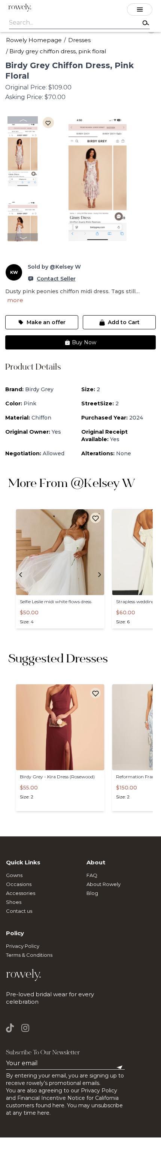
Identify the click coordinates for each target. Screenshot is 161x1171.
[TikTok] (12, 1028)
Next (22, 237)
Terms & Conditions (29, 955)
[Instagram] (25, 1028)
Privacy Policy (22, 946)
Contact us (19, 911)
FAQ (91, 875)
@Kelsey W (103, 484)
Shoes (13, 902)
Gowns (14, 875)
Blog (92, 893)
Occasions (18, 884)
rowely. (19, 8)
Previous (22, 120)
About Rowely (103, 884)
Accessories (20, 893)
